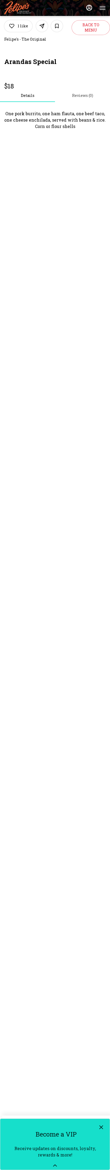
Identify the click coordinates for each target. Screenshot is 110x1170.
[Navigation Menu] (102, 7)
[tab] (27, 95)
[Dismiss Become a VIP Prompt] (101, 1127)
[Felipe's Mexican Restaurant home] (28, 8)
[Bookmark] (57, 26)
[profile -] (89, 8)
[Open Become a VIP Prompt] (55, 1165)
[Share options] (42, 26)
